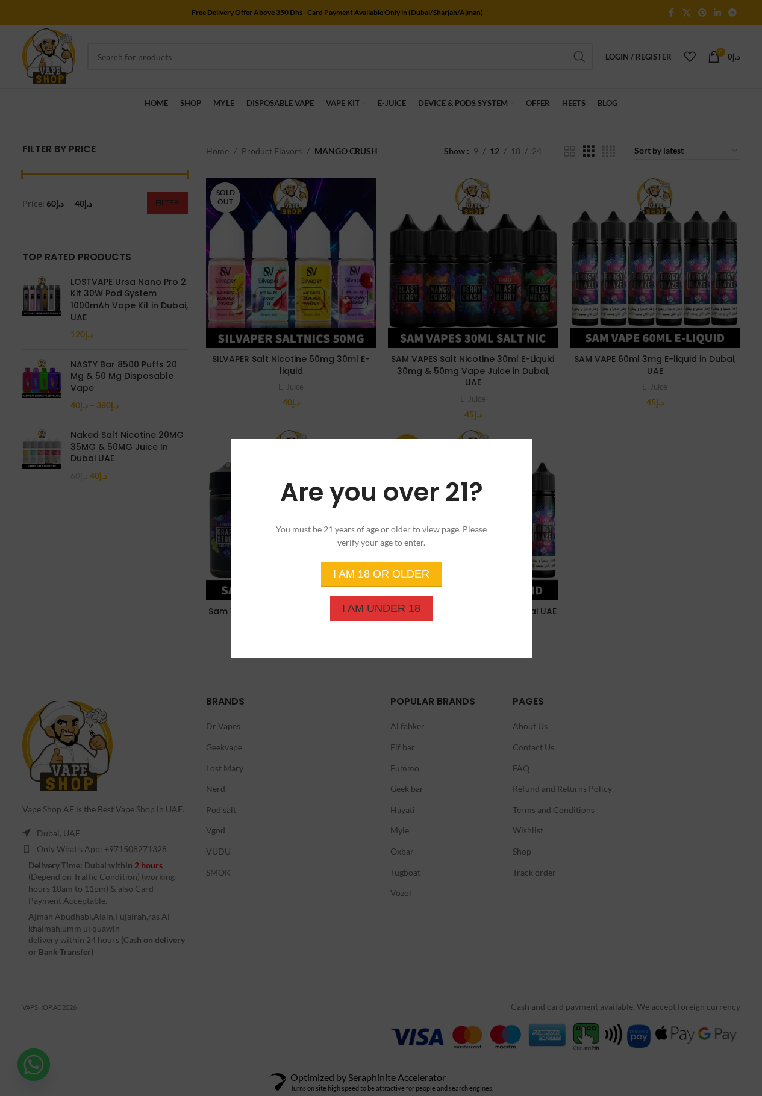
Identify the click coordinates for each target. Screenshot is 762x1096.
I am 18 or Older (381, 573)
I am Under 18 (381, 608)
